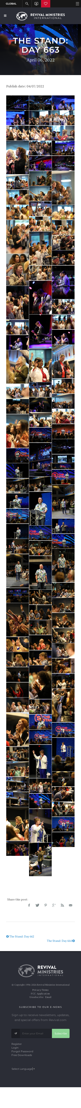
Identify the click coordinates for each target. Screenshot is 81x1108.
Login (14, 1047)
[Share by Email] (70, 905)
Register (16, 1043)
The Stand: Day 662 (21, 936)
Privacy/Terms (40, 989)
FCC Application (40, 993)
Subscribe (61, 1033)
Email (48, 997)
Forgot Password (22, 1051)
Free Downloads (21, 1055)
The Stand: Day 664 (59, 941)
